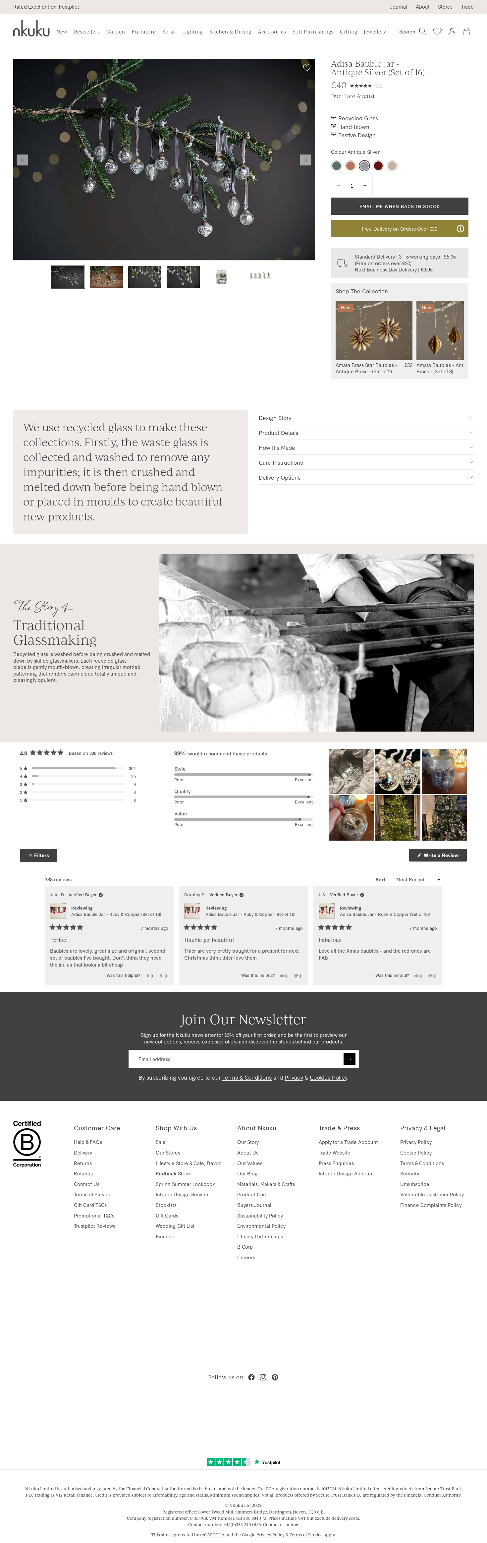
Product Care (252, 1194)
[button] (366, 85)
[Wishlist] (437, 31)
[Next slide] (305, 160)
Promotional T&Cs (94, 1215)
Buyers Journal (254, 1204)
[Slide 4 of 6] (183, 277)
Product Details (278, 432)
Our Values (249, 1162)
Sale (161, 1141)
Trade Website (335, 1152)
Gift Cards (167, 1215)
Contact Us (86, 1183)
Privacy (294, 1077)
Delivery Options (279, 477)
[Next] (434, 935)
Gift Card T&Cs (90, 1204)
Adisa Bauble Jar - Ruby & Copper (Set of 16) (116, 914)
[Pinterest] (275, 1377)
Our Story (248, 1141)
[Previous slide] (22, 160)
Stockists (166, 1204)
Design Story (275, 417)
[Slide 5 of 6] (221, 277)
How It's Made (277, 447)
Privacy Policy (416, 1141)
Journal (398, 6)
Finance (165, 1236)
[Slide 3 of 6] (144, 277)
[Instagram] (263, 1377)
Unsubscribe (414, 1183)
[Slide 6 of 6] (260, 277)
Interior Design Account (346, 1173)
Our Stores (168, 1152)
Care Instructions (281, 462)
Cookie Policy (416, 1152)
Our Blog (247, 1173)
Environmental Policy (261, 1225)
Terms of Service (93, 1194)
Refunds (83, 1173)
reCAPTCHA (212, 1534)
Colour (355, 151)
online (292, 1524)
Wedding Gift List (175, 1225)
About (423, 6)
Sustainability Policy (260, 1215)
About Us (247, 1152)
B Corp (245, 1246)
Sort (381, 879)
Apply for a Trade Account (348, 1141)
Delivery (83, 1152)
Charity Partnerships (260, 1236)
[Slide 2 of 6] (106, 277)
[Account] (452, 31)
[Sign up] (349, 1059)
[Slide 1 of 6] (67, 277)
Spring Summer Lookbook (185, 1183)
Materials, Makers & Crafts (266, 1183)
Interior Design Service (182, 1194)
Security (409, 1173)
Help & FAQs (88, 1141)
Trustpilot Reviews (94, 1225)
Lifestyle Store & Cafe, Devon (189, 1162)
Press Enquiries (336, 1162)
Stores (445, 6)
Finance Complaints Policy (430, 1204)
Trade (467, 6)
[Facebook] (251, 1377)
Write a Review (444, 857)
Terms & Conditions (247, 1077)
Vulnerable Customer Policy (432, 1194)
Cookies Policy (328, 1077)
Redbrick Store (173, 1173)
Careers (246, 1257)
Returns (83, 1162)
